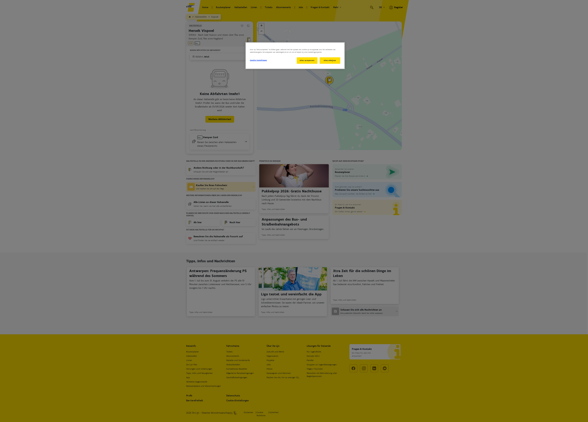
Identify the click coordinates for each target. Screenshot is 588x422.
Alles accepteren (307, 60)
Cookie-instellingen (258, 60)
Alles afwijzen (330, 60)
